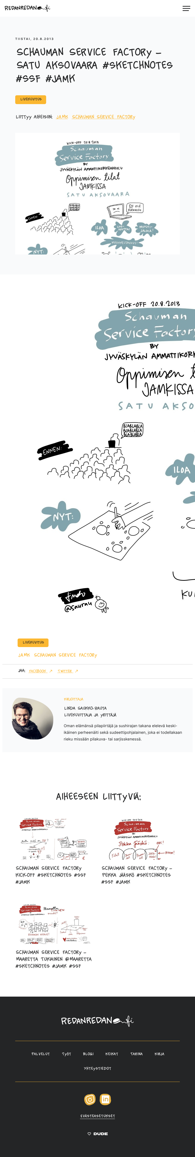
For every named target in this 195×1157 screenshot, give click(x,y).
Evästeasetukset (97, 1116)
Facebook (38, 671)
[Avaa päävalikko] (186, 8)
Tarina (136, 1054)
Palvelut (40, 1054)
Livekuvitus (30, 99)
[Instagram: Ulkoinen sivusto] (90, 1104)
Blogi (88, 1054)
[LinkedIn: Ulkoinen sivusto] (105, 1104)
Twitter (65, 671)
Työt (66, 1054)
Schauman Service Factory (103, 117)
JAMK (62, 117)
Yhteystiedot (97, 1068)
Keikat (111, 1054)
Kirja (159, 1054)
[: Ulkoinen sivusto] (98, 1135)
